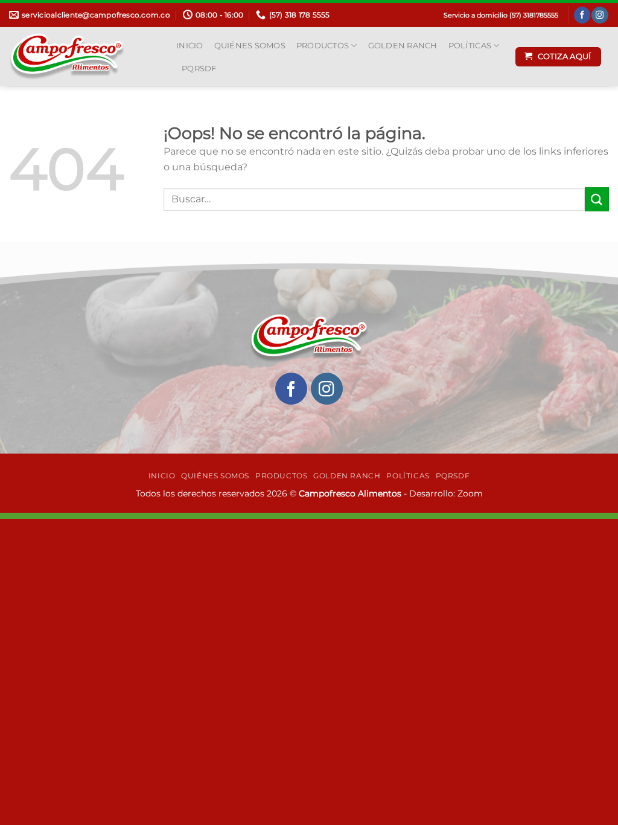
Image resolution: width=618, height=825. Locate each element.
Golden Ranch (403, 45)
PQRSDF (199, 68)
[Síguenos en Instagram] (599, 15)
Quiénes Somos (249, 45)
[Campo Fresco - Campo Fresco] (83, 56)
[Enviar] (597, 199)
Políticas (469, 45)
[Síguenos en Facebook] (582, 15)
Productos (322, 45)
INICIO (189, 45)
